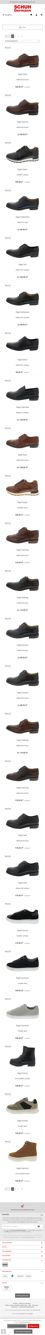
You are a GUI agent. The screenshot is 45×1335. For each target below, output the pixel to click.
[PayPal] (12, 1276)
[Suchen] (31, 15)
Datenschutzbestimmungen (11, 1237)
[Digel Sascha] (22, 104)
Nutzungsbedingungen (28, 1237)
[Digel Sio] (22, 247)
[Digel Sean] (22, 57)
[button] (3, 1331)
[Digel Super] (22, 152)
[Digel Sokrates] (22, 390)
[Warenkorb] (41, 15)
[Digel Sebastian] (22, 200)
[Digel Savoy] (22, 1056)
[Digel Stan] (22, 437)
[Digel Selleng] (22, 580)
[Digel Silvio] (22, 342)
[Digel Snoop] (22, 1103)
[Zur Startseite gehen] (22, 8)
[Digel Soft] (22, 818)
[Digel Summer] (22, 960)
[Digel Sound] (22, 913)
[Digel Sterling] (22, 532)
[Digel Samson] (22, 1151)
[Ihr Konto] (36, 15)
